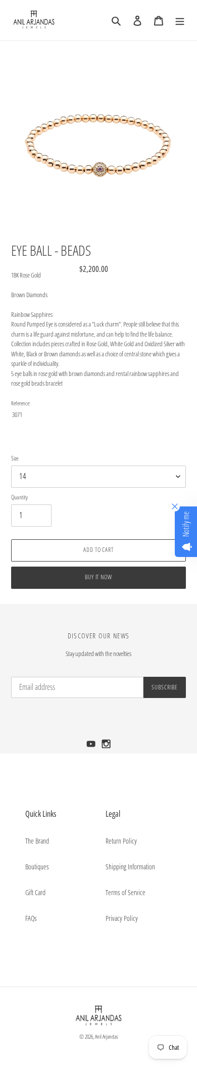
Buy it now (99, 577)
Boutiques (37, 866)
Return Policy (121, 841)
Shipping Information (130, 866)
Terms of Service (125, 892)
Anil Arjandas (106, 1036)
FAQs (31, 918)
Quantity (19, 497)
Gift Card (35, 892)
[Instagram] (106, 747)
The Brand (37, 841)
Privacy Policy (122, 918)
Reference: (20, 403)
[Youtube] (92, 747)
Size (15, 458)
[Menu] (179, 20)
